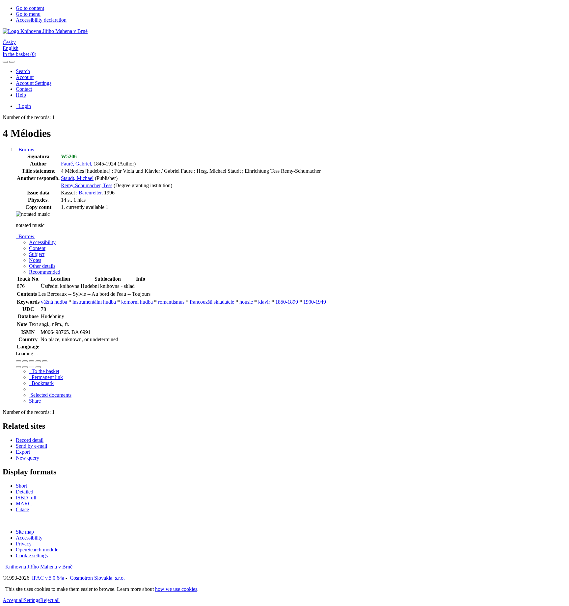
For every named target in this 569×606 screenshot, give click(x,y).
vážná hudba (54, 302)
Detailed (24, 491)
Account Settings (33, 83)
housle (246, 302)
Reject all (50, 600)
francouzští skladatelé (212, 302)
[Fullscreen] (38, 361)
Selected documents (50, 395)
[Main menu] (11, 62)
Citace (22, 509)
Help (21, 95)
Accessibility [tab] (42, 242)
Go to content (30, 8)
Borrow (25, 149)
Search (23, 71)
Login (23, 106)
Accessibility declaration (41, 20)
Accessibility (29, 538)
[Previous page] (31, 367)
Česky (9, 42)
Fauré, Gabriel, (76, 163)
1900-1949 (314, 302)
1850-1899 (286, 302)
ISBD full (26, 497)
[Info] (44, 361)
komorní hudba (137, 302)
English (10, 48)
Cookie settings (32, 555)
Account (25, 77)
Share (35, 401)
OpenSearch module (37, 549)
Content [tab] (37, 248)
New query (27, 458)
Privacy (24, 543)
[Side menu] (5, 62)
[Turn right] (25, 367)
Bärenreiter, (91, 192)
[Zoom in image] (18, 361)
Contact (24, 89)
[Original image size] (31, 361)
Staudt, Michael (77, 178)
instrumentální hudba (94, 302)
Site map (25, 532)
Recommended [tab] (44, 272)
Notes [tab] (35, 260)
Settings (32, 600)
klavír (264, 302)
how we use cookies (176, 589)
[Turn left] (18, 367)
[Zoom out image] (25, 361)
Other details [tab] (42, 266)
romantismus (171, 302)
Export (23, 452)
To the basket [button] (44, 371)
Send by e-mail (31, 446)
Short (21, 486)
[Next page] (38, 367)
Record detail (29, 440)
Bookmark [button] (41, 383)
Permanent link (46, 377)
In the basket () (19, 54)
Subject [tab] (36, 254)
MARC (24, 503)
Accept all (13, 600)
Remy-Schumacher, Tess (86, 185)
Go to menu (28, 14)
